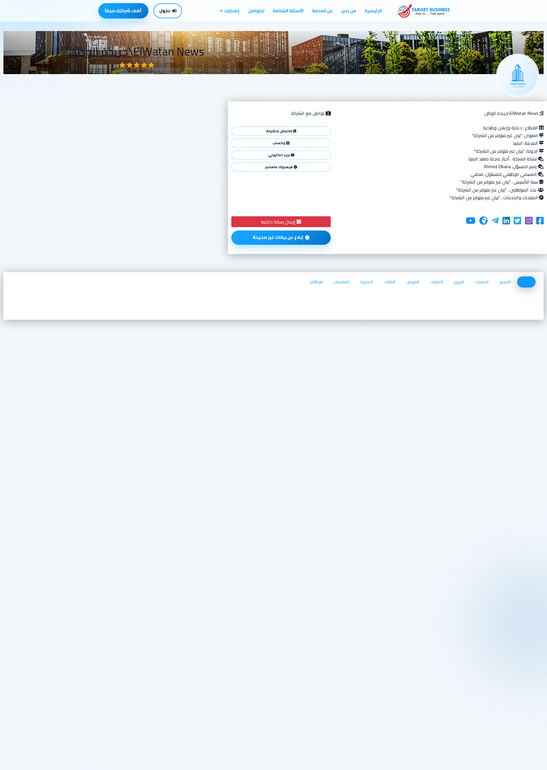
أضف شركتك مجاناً (123, 11)
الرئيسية (373, 11)
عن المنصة (322, 11)
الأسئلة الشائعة (288, 11)
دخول (164, 11)
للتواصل (256, 11)
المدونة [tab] (366, 282)
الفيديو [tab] (505, 282)
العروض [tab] (412, 282)
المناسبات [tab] (341, 282)
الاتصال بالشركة (279, 131)
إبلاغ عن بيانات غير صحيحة (278, 237)
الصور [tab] (526, 282)
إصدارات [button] (232, 11)
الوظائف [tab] (316, 282)
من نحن (348, 11)
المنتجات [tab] (482, 282)
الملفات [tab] (436, 282)
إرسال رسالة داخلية (279, 221)
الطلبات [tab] (389, 282)
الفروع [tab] (459, 282)
